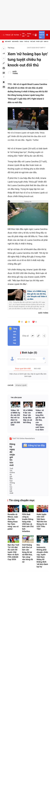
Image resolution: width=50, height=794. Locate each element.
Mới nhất (8, 41)
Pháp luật (39, 41)
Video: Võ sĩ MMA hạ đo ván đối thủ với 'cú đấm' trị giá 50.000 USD (15, 417)
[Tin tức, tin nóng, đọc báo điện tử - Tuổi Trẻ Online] (2, 35)
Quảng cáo (29, 35)
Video (21, 41)
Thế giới (32, 41)
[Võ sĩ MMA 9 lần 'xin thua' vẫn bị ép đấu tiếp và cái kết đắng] (28, 405)
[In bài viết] (4, 87)
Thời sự (26, 41)
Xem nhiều (15, 41)
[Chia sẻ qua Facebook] (32, 336)
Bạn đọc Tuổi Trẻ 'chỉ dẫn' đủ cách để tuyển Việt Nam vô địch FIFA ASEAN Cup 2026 (13, 552)
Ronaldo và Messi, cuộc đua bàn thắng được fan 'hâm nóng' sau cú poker (13, 521)
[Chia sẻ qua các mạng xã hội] (44, 336)
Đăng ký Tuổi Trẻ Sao (41, 35)
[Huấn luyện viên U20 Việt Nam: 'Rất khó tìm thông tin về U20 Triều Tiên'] (42, 508)
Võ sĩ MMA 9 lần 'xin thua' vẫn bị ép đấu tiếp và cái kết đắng (28, 416)
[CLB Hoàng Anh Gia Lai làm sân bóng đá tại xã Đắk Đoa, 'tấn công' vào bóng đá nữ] (28, 539)
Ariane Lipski (21, 385)
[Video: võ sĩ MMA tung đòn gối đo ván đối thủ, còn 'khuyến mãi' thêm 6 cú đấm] (40, 405)
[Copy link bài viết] (38, 336)
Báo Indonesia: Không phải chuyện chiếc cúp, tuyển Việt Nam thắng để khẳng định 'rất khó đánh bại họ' (42, 556)
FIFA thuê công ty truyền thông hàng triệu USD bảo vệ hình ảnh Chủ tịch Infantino (27, 522)
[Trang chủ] (3, 41)
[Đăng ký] (34, 445)
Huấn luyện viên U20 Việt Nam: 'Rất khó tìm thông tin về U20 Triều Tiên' (42, 521)
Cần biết (23, 35)
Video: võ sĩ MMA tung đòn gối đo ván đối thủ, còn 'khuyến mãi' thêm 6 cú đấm (37, 295)
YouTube (16, 35)
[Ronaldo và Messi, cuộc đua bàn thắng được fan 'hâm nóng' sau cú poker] (13, 508)
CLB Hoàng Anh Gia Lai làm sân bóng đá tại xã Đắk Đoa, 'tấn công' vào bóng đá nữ (27, 553)
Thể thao (11, 48)
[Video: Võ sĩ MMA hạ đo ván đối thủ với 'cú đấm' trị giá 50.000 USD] (15, 405)
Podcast (7, 35)
